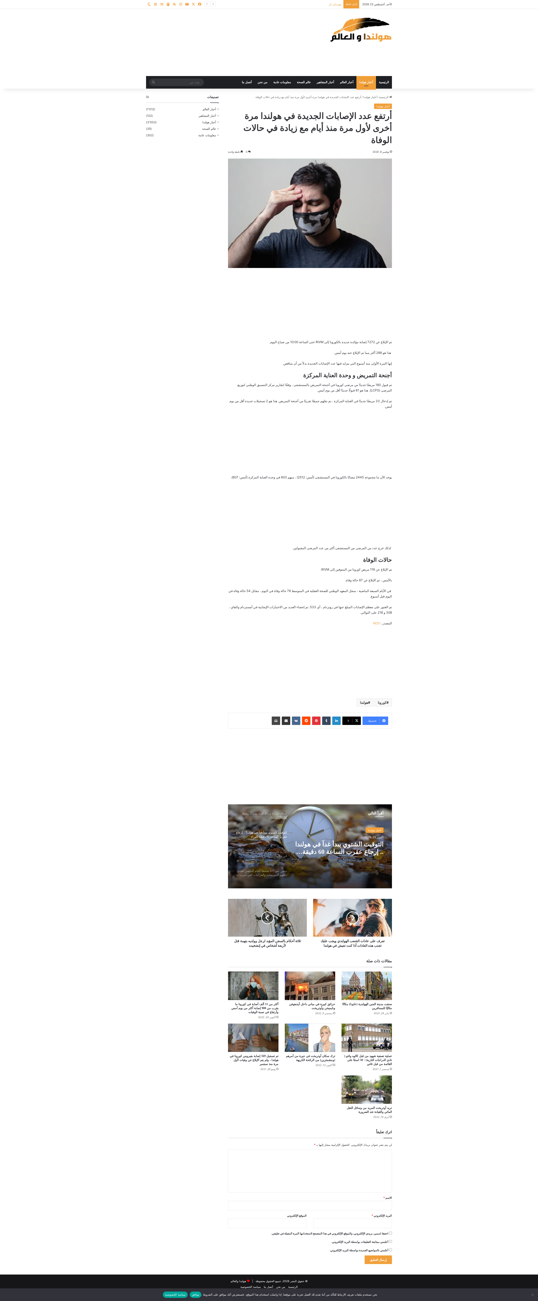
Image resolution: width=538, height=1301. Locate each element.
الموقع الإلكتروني (297, 1215)
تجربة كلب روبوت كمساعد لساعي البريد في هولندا (349, 848)
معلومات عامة (282, 82)
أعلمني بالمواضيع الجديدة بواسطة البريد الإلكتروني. (359, 1250)
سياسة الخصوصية (250, 1286)
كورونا (382, 702)
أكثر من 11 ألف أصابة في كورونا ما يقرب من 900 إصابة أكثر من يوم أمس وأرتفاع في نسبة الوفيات (254, 1008)
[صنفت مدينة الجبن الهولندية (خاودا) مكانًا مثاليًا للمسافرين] (367, 985)
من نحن (263, 82)
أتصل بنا (247, 82)
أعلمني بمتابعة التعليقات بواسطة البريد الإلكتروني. (359, 1241)
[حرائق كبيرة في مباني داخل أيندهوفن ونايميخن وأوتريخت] (310, 985)
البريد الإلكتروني (382, 1215)
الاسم (387, 1197)
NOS (376, 623)
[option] (310, 846)
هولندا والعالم (239, 1281)
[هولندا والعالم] (360, 29)
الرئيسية (384, 82)
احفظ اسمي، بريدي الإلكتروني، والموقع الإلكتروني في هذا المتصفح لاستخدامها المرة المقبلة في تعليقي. (329, 1233)
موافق (195, 1294)
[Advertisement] (227, 42)
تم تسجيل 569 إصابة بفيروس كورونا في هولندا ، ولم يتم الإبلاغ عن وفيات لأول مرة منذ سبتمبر (254, 1060)
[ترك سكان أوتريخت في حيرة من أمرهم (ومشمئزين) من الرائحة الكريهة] (310, 1038)
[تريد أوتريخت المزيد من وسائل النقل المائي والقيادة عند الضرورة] (367, 1089)
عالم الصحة (304, 82)
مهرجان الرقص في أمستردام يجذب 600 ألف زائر (312, 4)
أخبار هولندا (366, 82)
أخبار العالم (346, 82)
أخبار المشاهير (325, 82)
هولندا (364, 702)
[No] (533, 1295)
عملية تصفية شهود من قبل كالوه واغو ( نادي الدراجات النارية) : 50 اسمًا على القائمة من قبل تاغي (368, 1060)
